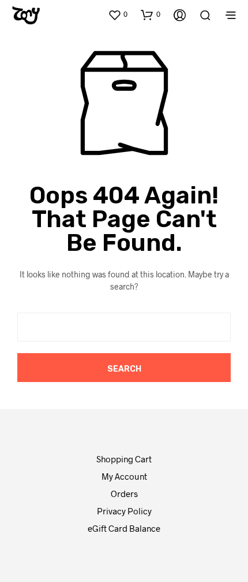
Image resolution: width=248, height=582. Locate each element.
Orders (124, 493)
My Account (124, 476)
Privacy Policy (124, 511)
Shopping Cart (124, 459)
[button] (117, 14)
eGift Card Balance (124, 528)
